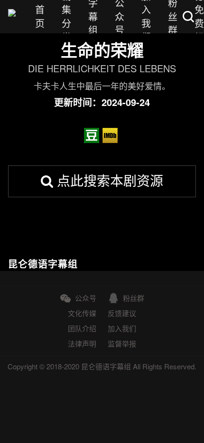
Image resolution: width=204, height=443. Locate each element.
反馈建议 (122, 313)
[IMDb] (111, 135)
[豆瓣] (93, 135)
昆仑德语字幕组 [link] (43, 263)
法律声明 (82, 343)
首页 (40, 16)
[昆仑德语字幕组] (12, 17)
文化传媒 (82, 313)
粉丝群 (133, 298)
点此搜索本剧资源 (108, 180)
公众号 (85, 298)
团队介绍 (82, 328)
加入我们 (122, 328)
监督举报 (122, 343)
